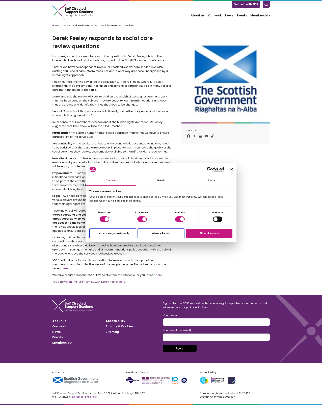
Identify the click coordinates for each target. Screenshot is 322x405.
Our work (215, 15)
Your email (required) (177, 330)
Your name (170, 315)
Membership (260, 15)
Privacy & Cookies (119, 326)
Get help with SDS (246, 4)
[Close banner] (231, 169)
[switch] (142, 219)
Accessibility (115, 321)
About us (198, 15)
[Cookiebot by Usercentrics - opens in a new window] (209, 169)
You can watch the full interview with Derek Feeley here (88, 282)
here (65, 268)
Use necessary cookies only (113, 233)
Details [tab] (161, 180)
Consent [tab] (111, 180)
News (229, 15)
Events (242, 15)
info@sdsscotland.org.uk (83, 396)
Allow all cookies (209, 233)
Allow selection (161, 233)
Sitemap (112, 332)
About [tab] (211, 180)
